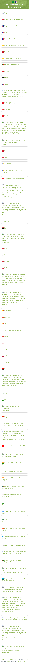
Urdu (5, 268)
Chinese (4, 215)
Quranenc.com (21, 661)
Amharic (6, 356)
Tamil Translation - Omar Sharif (13, 471)
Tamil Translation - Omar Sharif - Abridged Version (13, 464)
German (6, 78)
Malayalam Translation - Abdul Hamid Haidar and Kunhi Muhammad (13, 424)
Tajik (5, 157)
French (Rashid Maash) (11, 39)
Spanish (6, 52)
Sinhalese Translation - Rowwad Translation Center (13, 487)
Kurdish (6, 261)
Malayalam (7, 311)
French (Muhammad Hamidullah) (14, 45)
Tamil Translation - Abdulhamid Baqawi (12, 479)
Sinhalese (7, 336)
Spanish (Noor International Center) (15, 58)
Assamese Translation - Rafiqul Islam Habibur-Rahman (14, 447)
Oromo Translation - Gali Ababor (12, 553)
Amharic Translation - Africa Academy (11, 521)
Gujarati (4, 304)
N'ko (5, 400)
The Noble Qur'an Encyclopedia (14, 5)
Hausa (6, 369)
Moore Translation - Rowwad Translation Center (11, 610)
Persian (6, 255)
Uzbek (6, 151)
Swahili (6, 343)
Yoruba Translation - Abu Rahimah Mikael (13, 537)
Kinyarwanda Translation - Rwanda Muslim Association (13, 580)
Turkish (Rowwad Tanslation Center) (13, 96)
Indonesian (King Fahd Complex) (14, 179)
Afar (5, 393)
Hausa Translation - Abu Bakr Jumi (14, 545)
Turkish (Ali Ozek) (9, 103)
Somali (6, 349)
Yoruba (6, 362)
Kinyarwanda (6, 410)
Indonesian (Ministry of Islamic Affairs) (12, 171)
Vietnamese (5, 242)
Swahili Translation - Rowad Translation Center (11, 495)
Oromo (4, 387)
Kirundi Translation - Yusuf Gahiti (12, 591)
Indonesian (7, 164)
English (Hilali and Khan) (11, 26)
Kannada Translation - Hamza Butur (13, 439)
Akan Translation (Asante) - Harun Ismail (14, 620)
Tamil (6, 323)
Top (27, 659)
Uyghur (6, 221)
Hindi (3, 286)
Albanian (7, 109)
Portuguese (8, 71)
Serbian (4, 144)
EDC (8, 661)
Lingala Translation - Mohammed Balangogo (12, 651)
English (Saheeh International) (13, 19)
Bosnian (6, 116)
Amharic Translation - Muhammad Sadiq (13, 529)
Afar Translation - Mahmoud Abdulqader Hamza (12, 561)
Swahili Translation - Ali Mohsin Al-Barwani (13, 504)
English (6, 13)
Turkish (6, 84)
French (6, 32)
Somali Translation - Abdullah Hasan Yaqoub (14, 512)
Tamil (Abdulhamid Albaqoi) (12, 330)
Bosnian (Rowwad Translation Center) (13, 134)
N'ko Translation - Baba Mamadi (12, 572)
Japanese (7, 228)
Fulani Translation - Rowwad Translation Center (14, 639)
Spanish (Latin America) (11, 65)
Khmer (6, 248)
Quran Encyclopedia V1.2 (8, 659)
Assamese (7, 317)
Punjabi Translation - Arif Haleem (13, 455)
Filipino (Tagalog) (7, 197)
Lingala (6, 417)
